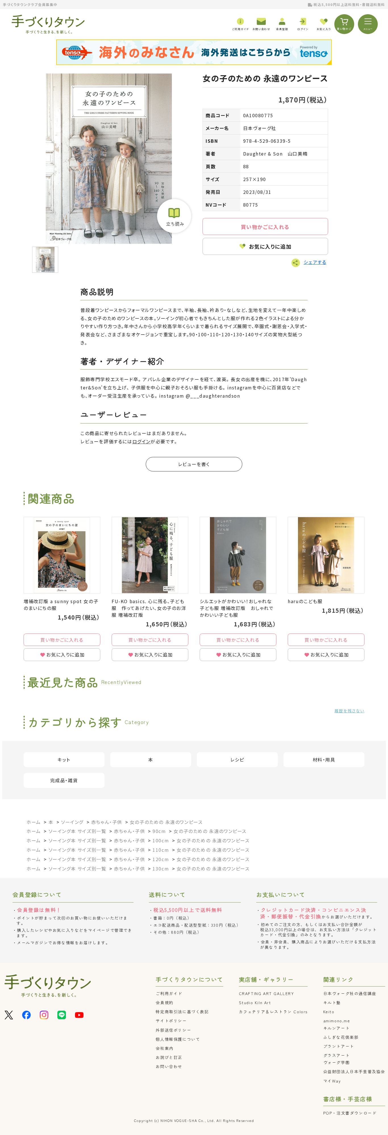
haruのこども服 (305, 601)
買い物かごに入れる (265, 226)
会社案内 (164, 1048)
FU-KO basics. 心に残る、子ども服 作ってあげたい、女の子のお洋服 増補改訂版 (149, 608)
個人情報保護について (178, 1039)
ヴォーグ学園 (336, 1062)
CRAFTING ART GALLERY (266, 993)
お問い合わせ (169, 1066)
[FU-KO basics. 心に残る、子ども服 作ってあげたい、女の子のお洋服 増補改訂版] (150, 555)
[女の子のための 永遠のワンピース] (109, 159)
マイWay (332, 1081)
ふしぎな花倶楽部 (341, 1037)
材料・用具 (324, 759)
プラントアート (338, 1046)
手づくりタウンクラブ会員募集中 (30, 4)
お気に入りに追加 (270, 246)
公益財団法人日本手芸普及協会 (354, 1071)
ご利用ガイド (169, 993)
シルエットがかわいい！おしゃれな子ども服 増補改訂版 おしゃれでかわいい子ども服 (237, 608)
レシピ (237, 759)
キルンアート (336, 1028)
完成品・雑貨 (64, 780)
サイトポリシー (171, 1020)
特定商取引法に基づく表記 (182, 1011)
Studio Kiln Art (255, 1002)
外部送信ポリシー (173, 1030)
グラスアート (336, 1055)
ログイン (141, 441)
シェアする (315, 262)
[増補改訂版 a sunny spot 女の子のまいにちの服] (62, 555)
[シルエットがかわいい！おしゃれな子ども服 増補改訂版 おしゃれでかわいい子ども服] (238, 555)
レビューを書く (194, 464)
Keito (329, 1011)
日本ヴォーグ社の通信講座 (349, 993)
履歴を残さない (349, 711)
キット (64, 759)
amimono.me (336, 1020)
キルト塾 (332, 1002)
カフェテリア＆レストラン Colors (273, 1011)
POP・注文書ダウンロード (350, 1113)
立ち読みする (174, 216)
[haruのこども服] (326, 555)
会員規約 (164, 1002)
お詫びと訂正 (169, 1057)
